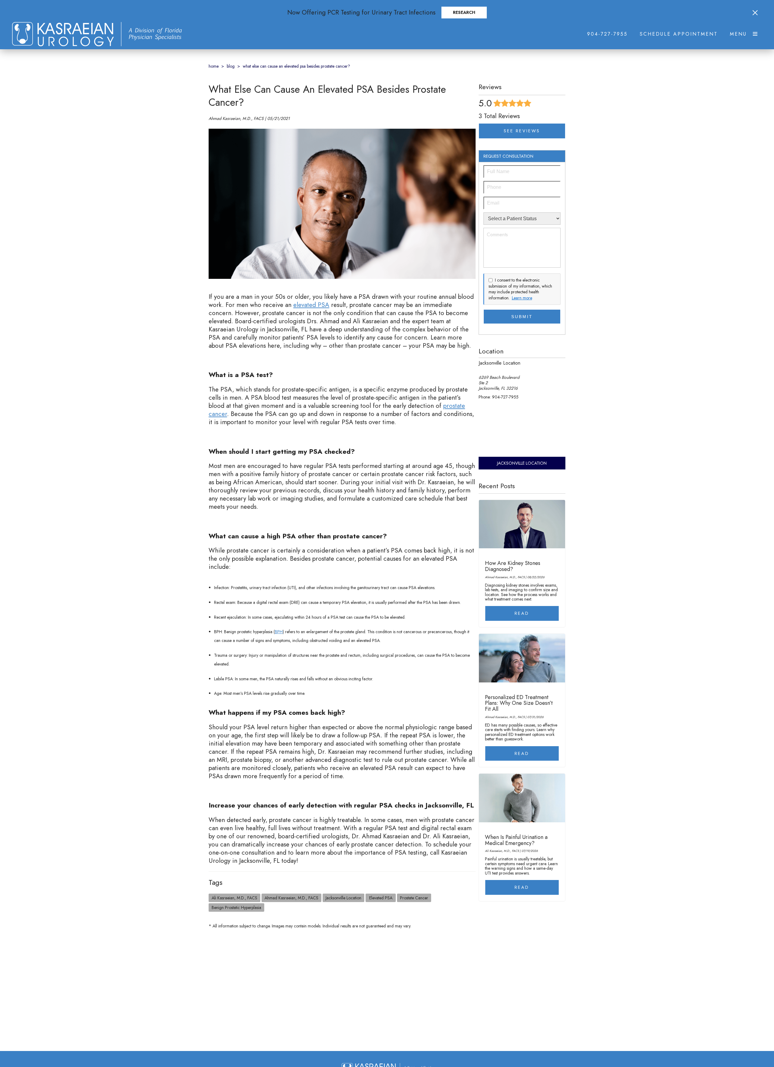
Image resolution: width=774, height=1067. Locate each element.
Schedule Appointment (679, 34)
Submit (522, 316)
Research (464, 12)
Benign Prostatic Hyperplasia (236, 907)
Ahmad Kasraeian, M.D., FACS (291, 898)
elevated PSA (311, 304)
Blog (231, 66)
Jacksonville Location (343, 898)
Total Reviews (499, 116)
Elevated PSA (380, 898)
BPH (279, 632)
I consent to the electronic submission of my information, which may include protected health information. (520, 289)
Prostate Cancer (414, 898)
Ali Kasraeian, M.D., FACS (234, 898)
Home (214, 66)
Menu (738, 34)
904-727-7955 (607, 34)
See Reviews (522, 131)
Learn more (522, 298)
